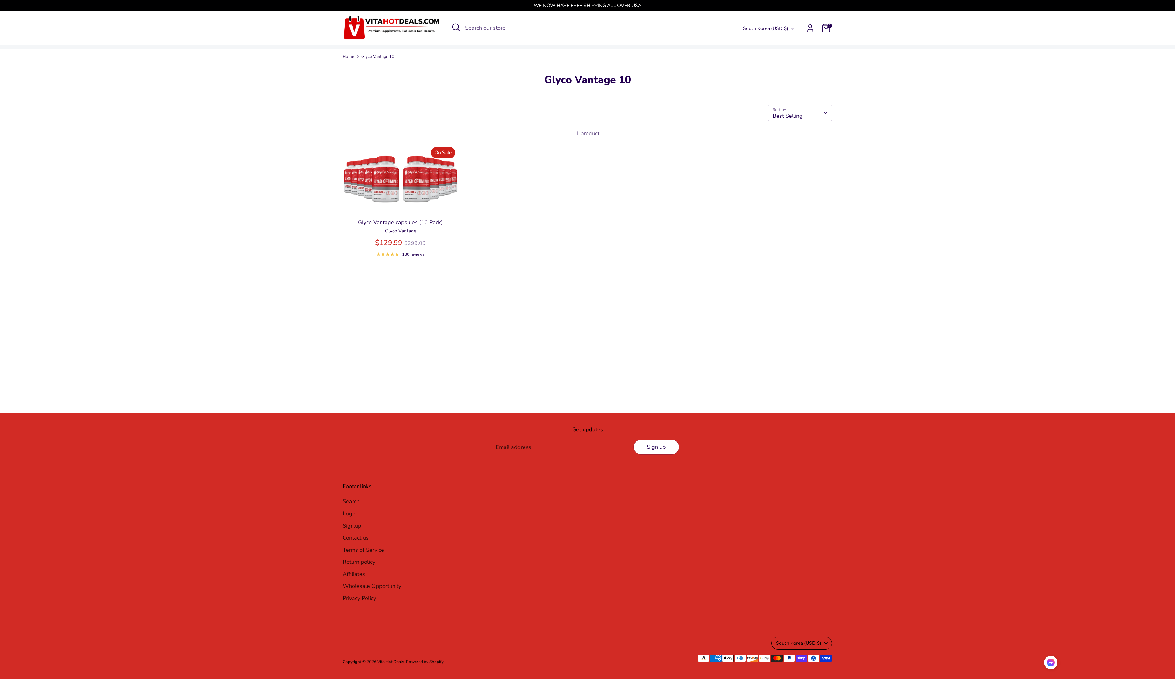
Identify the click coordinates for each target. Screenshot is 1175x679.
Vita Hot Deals (390, 662)
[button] (1051, 664)
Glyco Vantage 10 (377, 56)
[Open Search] (456, 27)
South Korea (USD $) (765, 28)
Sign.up (352, 525)
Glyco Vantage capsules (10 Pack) (400, 222)
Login (349, 513)
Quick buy (400, 204)
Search (351, 501)
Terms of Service (363, 550)
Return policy (359, 562)
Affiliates (354, 574)
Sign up (656, 447)
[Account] (810, 28)
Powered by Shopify (425, 662)
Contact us (356, 537)
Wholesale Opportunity (372, 586)
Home (348, 56)
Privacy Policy (359, 598)
